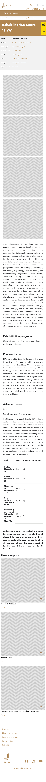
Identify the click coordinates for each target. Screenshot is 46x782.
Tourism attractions (15, 18)
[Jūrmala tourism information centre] (6, 5)
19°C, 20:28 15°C (35, 9)
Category (3, 63)
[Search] (31, 5)
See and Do (4, 18)
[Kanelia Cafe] (23, 634)
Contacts (5, 729)
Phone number (5, 51)
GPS (2, 59)
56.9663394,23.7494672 (19, 59)
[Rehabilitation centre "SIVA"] (23, 95)
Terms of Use (7, 741)
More (3, 607)
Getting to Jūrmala (9, 733)
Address (3, 43)
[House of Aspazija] (23, 580)
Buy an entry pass (12, 13)
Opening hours (5, 67)
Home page (4, 47)
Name (3, 38)
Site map (6, 745)
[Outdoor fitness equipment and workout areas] (23, 688)
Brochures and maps (10, 737)
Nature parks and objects (29, 18)
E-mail (3, 55)
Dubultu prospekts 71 (18, 43)
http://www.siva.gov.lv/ (19, 47)
